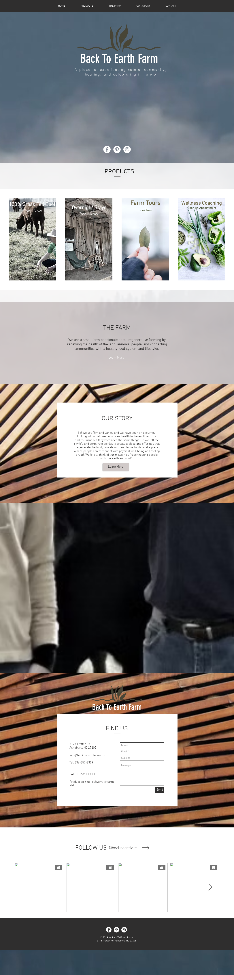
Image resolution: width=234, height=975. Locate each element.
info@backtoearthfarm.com (87, 755)
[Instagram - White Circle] (127, 149)
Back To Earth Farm (119, 58)
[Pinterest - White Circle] (117, 149)
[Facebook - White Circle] (107, 149)
